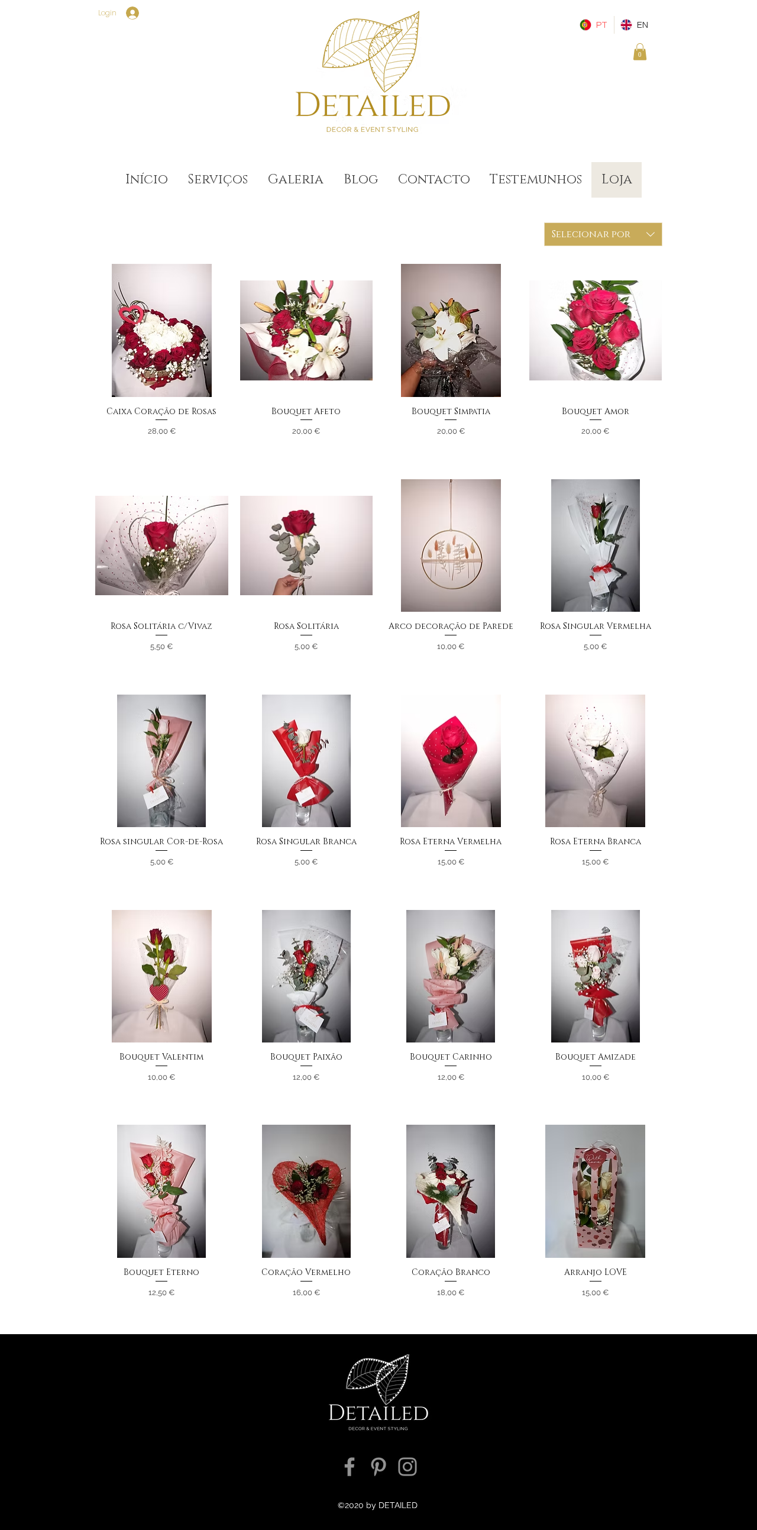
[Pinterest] (378, 1466)
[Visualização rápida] (161, 330)
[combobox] (603, 234)
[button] (640, 51)
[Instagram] (407, 1466)
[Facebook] (349, 1466)
